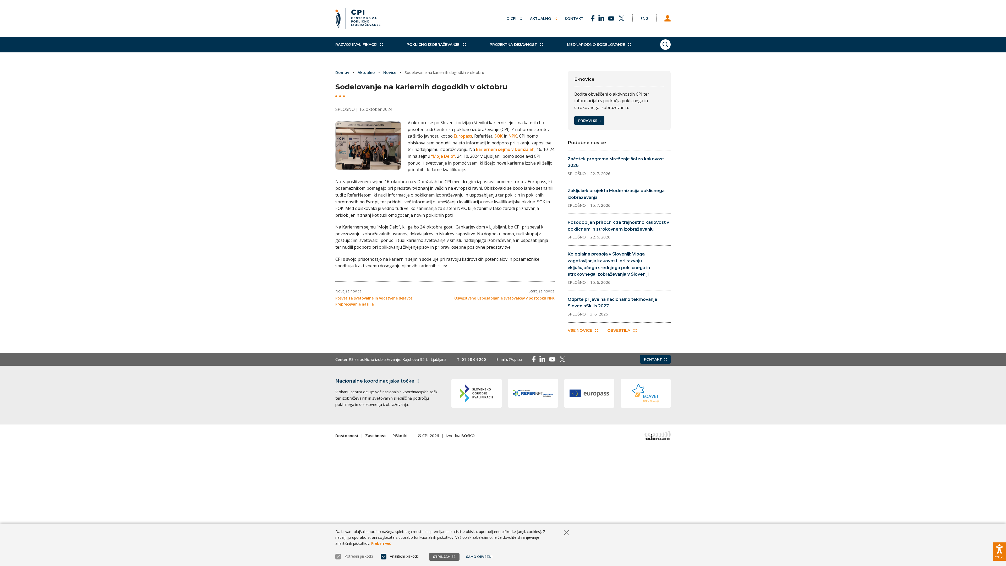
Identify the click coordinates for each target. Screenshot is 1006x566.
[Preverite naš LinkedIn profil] (601, 18)
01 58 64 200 (474, 359)
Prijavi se (587, 120)
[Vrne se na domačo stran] (357, 18)
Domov (342, 72)
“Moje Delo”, (443, 156)
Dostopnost (347, 435)
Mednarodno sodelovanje (596, 44)
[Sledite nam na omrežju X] (621, 18)
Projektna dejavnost (513, 44)
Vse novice (580, 330)
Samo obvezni (479, 557)
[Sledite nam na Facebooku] (592, 18)
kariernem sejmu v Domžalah (505, 149)
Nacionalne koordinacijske (374, 381)
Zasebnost (375, 435)
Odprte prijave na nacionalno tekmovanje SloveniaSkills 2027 (612, 303)
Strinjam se (444, 557)
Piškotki (399, 435)
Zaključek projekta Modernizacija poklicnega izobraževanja (616, 194)
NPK (513, 136)
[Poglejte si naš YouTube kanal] (611, 18)
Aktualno (541, 18)
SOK (498, 136)
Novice (389, 72)
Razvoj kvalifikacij (356, 44)
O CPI (511, 18)
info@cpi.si (511, 359)
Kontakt (574, 18)
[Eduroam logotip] (657, 435)
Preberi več (381, 543)
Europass (462, 136)
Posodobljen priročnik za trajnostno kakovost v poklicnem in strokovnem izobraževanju (618, 226)
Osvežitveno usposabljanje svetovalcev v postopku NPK (504, 298)
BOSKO (468, 435)
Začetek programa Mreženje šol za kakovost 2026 (616, 162)
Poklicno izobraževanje (433, 44)
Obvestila (618, 330)
